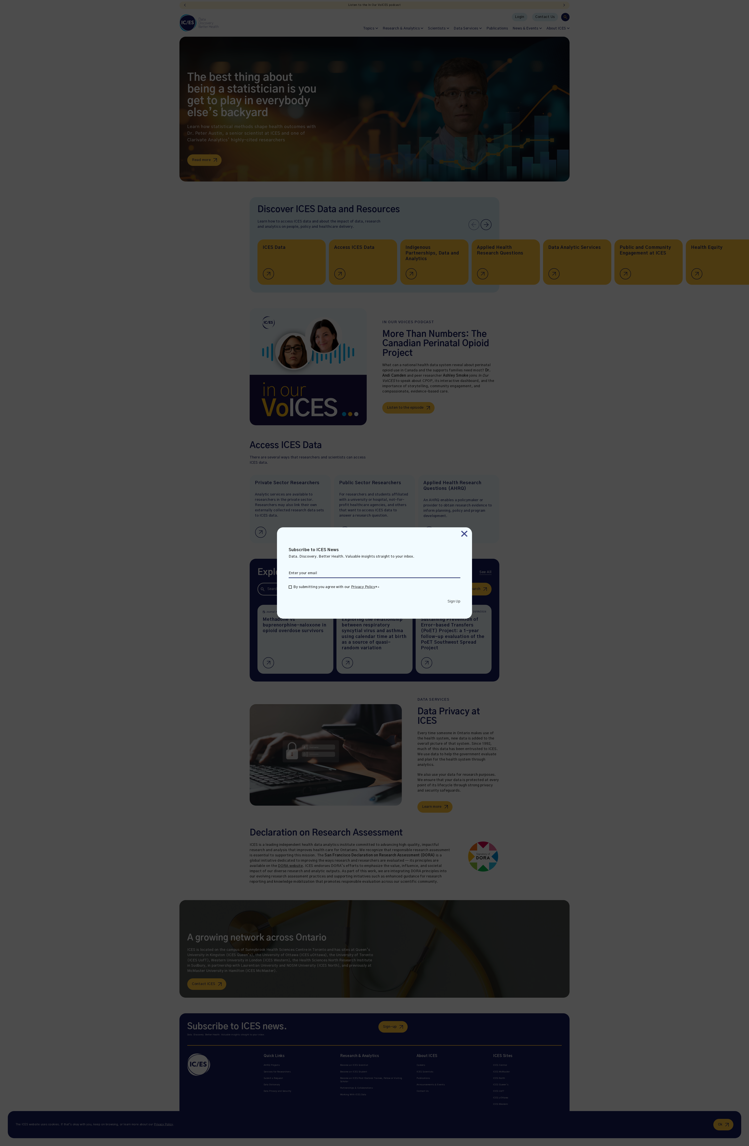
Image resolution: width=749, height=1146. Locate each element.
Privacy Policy (363, 587)
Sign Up (454, 601)
